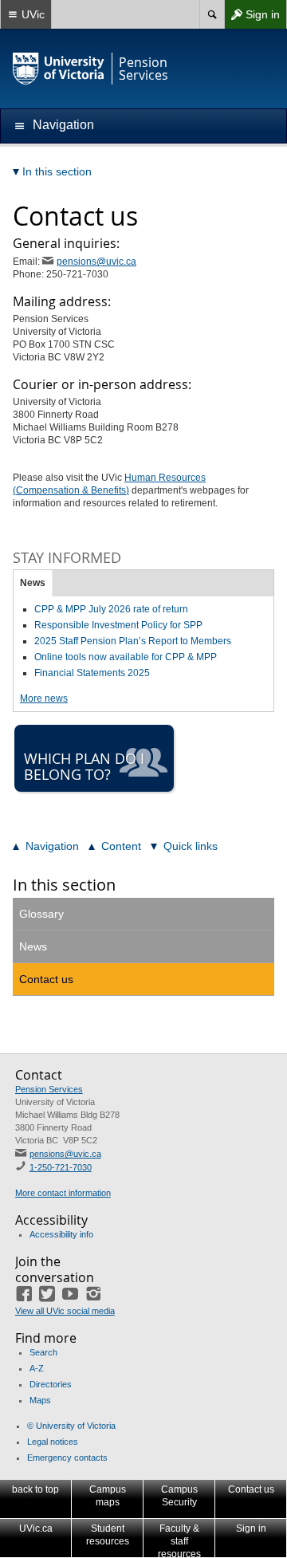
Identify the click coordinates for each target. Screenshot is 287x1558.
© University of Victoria (71, 1425)
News (32, 582)
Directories (50, 1384)
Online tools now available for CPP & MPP (125, 657)
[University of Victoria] (59, 69)
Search (43, 1352)
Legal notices (52, 1441)
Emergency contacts (67, 1457)
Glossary (41, 913)
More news (44, 698)
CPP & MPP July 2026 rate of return (111, 609)
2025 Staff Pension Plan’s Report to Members (132, 641)
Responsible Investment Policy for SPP (118, 625)
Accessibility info (61, 1234)
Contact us (46, 979)
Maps (40, 1400)
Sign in (252, 18)
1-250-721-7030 (60, 1167)
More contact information (63, 1193)
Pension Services (49, 1089)
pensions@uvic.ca (96, 261)
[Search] (211, 14)
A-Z (36, 1368)
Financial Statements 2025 (92, 673)
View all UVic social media (65, 1311)
